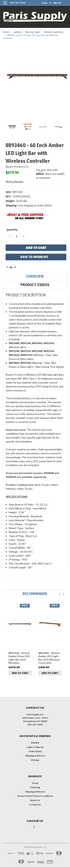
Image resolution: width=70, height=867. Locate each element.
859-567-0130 (17, 2)
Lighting (17, 32)
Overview (35, 276)
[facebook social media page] (34, 827)
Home (6, 32)
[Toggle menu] (5, 5)
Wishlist (35, 742)
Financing (35, 787)
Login (44, 2)
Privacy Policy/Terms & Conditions (35, 796)
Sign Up (57, 2)
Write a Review (14, 181)
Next (63, 594)
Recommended (35, 593)
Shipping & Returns (35, 755)
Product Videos (35, 284)
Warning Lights (32, 32)
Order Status (35, 751)
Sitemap (35, 760)
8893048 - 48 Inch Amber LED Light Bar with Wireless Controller (49, 657)
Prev (59, 594)
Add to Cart (20, 673)
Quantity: (12, 229)
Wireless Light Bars (53, 32)
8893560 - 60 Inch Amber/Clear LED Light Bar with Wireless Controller (19, 657)
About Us (35, 800)
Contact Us (35, 804)
